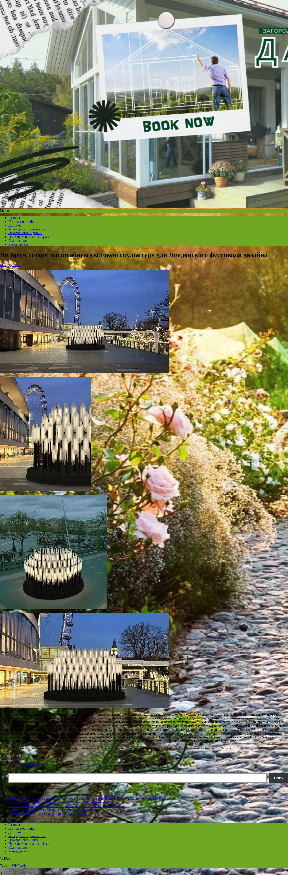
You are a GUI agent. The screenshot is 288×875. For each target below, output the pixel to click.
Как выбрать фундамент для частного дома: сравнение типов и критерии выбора (66, 806)
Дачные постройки (22, 221)
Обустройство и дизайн (25, 233)
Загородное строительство (27, 229)
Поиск (13, 771)
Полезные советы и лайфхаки (29, 237)
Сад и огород (17, 240)
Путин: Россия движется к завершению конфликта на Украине (53, 810)
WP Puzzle (19, 865)
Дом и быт (16, 225)
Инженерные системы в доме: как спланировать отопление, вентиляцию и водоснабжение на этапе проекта (86, 798)
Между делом (18, 244)
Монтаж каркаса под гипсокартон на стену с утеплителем (50, 813)
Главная (14, 218)
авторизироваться (30, 764)
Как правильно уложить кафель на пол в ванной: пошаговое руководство (61, 802)
